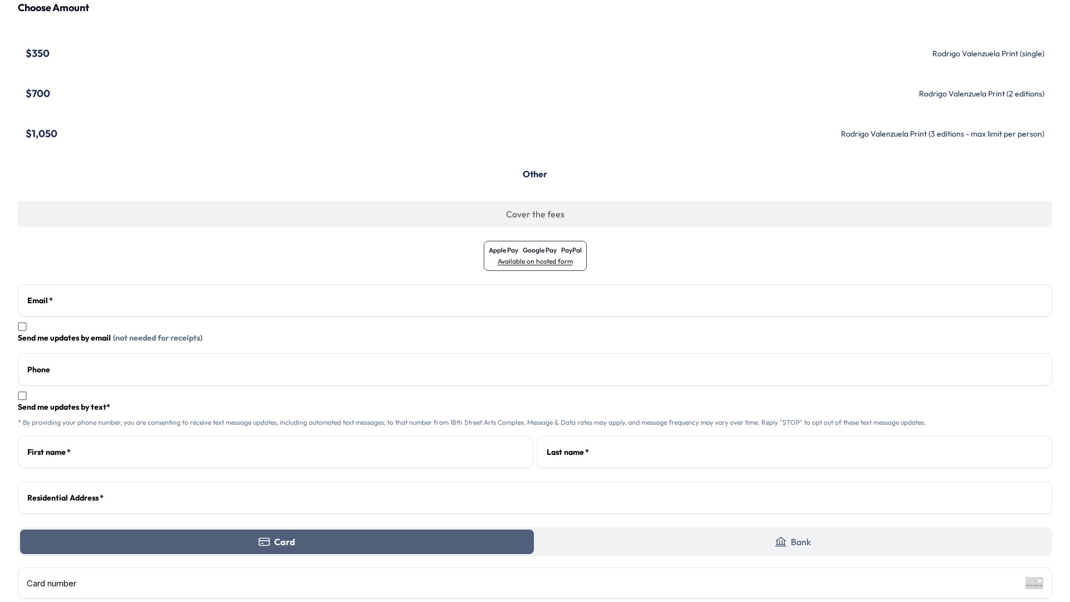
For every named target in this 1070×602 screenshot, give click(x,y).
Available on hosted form (535, 261)
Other (535, 173)
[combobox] (535, 497)
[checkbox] (22, 326)
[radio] (535, 53)
